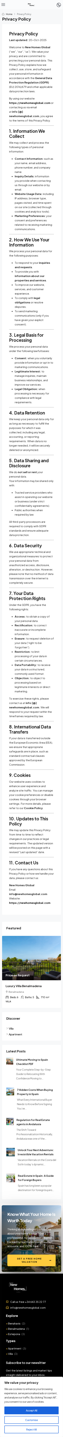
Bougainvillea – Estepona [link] (23, 986)
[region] (31, 1407)
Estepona (14, 1343)
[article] (31, 976)
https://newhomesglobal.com (29, 102)
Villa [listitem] (11, 1037)
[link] (31, 958)
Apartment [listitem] (15, 1043)
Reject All (31, 1429)
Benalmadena (16, 1337)
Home (9, 14)
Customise (31, 1420)
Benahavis (14, 1332)
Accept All (31, 1410)
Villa (10, 1362)
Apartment (14, 1357)
